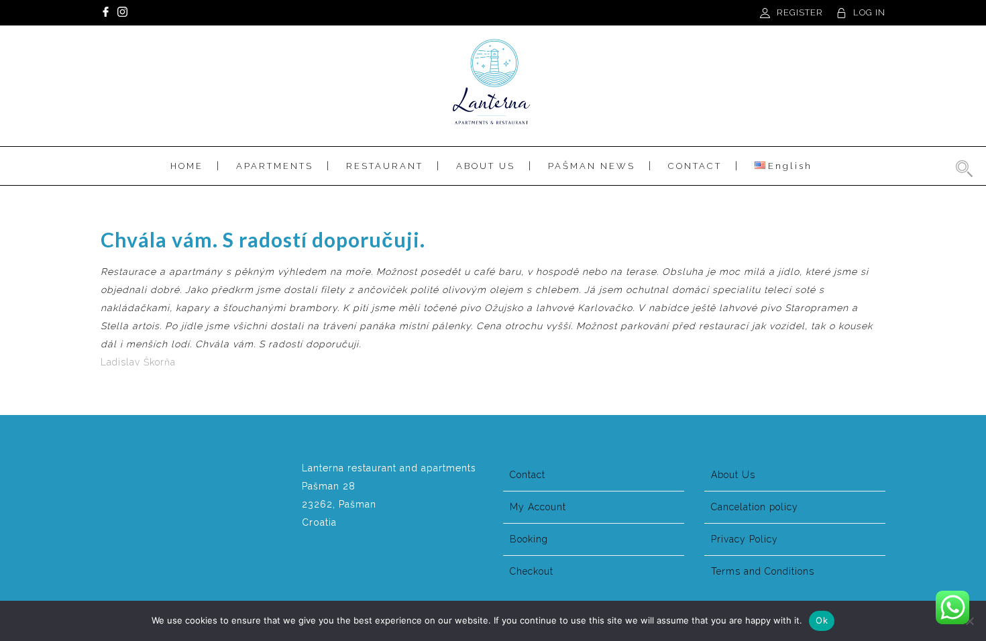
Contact (527, 474)
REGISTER (800, 12)
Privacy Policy (744, 539)
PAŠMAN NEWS (591, 166)
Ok (822, 620)
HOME (186, 166)
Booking (529, 539)
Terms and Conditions (762, 571)
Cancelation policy (754, 507)
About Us (733, 474)
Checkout (531, 571)
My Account (538, 507)
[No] (969, 621)
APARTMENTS (274, 166)
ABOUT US (485, 166)
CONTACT (695, 166)
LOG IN (869, 12)
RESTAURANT (384, 166)
